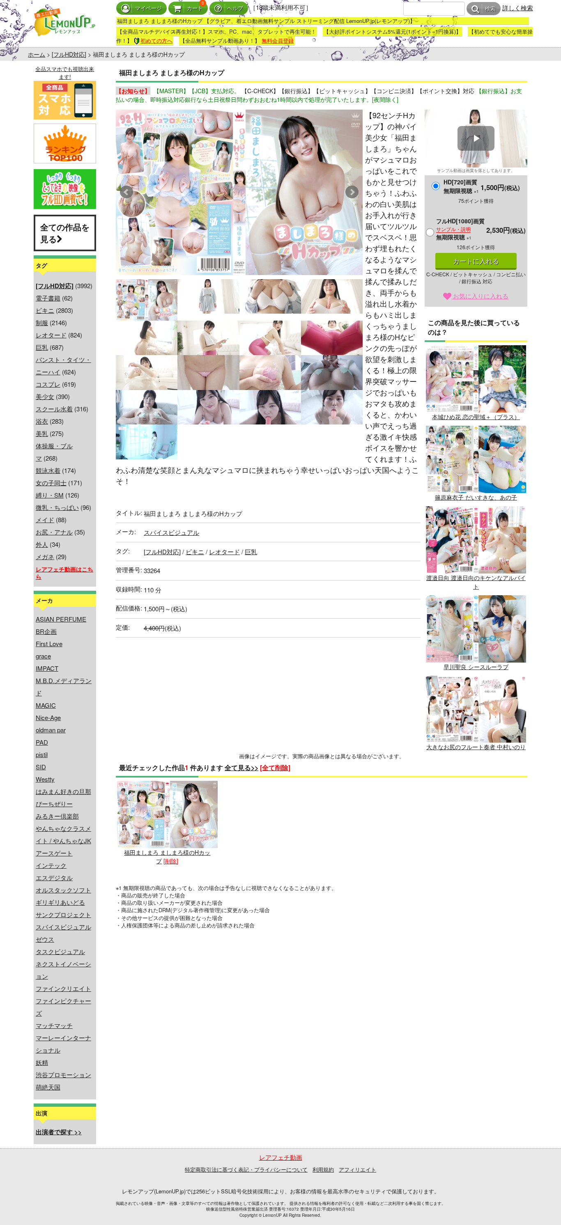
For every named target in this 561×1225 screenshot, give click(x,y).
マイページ (148, 8)
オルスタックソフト (63, 889)
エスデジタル (54, 877)
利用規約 (323, 1169)
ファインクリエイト (63, 988)
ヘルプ (235, 8)
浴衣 (42, 421)
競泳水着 (48, 470)
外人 (42, 544)
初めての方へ (156, 40)
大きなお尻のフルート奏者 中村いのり (476, 747)
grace (43, 655)
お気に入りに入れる (479, 295)
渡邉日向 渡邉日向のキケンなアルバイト (476, 582)
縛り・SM (50, 495)
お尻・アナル (54, 532)
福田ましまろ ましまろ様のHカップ (167, 856)
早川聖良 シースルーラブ (476, 667)
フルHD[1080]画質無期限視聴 (460, 229)
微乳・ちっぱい (57, 507)
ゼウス (45, 939)
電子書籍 (48, 298)
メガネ (45, 556)
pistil (42, 754)
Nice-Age (48, 717)
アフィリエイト (357, 1169)
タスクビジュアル (60, 951)
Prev (126, 192)
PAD (42, 742)
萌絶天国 (48, 1087)
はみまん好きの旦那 (63, 791)
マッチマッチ (54, 1025)
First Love (49, 643)
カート (195, 8)
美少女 (45, 396)
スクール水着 (54, 408)
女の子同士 (51, 482)
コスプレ (48, 384)
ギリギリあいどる (60, 902)
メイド (45, 519)
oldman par (51, 729)
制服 (42, 322)
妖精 (42, 1062)
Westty (45, 779)
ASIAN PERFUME (61, 619)
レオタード (51, 334)
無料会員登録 (278, 40)
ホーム (36, 54)
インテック (51, 865)
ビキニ (45, 310)
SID (41, 766)
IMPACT (47, 668)
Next (352, 192)
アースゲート (54, 853)
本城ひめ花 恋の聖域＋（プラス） (476, 417)
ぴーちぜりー (54, 803)
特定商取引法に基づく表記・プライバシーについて (246, 1169)
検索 (490, 9)
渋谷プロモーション (63, 1074)
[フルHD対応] (69, 54)
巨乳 (42, 347)
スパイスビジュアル (63, 926)
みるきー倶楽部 (57, 816)
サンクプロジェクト (63, 914)
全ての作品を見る (65, 233)
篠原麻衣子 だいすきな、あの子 (476, 497)
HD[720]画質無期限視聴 (461, 186)
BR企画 (46, 631)
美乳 (42, 433)
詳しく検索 (517, 7)
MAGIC (46, 705)
